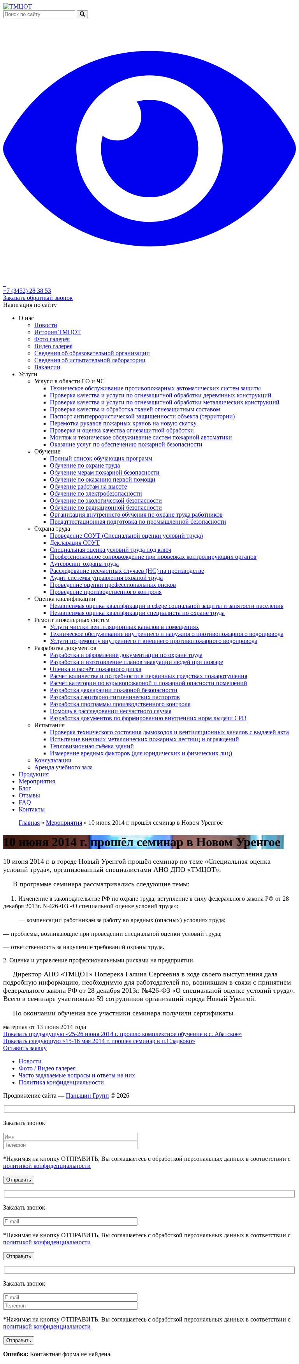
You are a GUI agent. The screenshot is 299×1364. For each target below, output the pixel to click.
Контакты (32, 809)
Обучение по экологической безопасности (106, 500)
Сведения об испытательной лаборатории (90, 360)
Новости (45, 325)
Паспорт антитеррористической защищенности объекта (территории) (142, 416)
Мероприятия (37, 781)
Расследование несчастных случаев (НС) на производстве (127, 570)
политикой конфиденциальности (47, 1165)
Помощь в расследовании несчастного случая (110, 711)
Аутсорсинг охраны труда (84, 563)
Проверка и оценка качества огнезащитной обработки (122, 430)
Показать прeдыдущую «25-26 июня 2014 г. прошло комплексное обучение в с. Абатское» (122, 1034)
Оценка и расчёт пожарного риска (95, 669)
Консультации (53, 760)
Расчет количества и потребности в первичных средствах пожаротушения (148, 676)
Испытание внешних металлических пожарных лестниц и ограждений (144, 739)
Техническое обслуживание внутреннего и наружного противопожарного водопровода (166, 634)
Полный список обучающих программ (101, 458)
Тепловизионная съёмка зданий (92, 746)
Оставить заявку (25, 1048)
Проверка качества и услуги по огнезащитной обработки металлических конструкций (165, 402)
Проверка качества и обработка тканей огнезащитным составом (135, 409)
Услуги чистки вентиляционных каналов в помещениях (124, 627)
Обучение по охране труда (85, 465)
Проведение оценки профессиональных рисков (113, 584)
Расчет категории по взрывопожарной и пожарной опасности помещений (148, 683)
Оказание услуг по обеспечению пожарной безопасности (126, 444)
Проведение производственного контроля (106, 591)
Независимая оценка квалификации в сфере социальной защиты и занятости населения (166, 605)
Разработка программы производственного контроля (120, 704)
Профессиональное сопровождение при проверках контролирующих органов (153, 556)
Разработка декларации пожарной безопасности (114, 690)
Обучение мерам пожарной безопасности (105, 472)
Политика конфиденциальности (61, 1082)
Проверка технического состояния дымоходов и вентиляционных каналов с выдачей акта (169, 732)
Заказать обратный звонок (38, 297)
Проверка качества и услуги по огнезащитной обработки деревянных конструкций (160, 395)
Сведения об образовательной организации (92, 353)
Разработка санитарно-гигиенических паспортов (115, 697)
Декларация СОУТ (75, 542)
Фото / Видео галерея (47, 1068)
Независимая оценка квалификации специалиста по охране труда (137, 612)
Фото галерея (52, 339)
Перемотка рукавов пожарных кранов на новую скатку (123, 423)
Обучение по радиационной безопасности (106, 507)
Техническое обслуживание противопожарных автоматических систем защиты (155, 388)
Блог (25, 788)
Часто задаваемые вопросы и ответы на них (77, 1075)
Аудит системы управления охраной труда (106, 577)
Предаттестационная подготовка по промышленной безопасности (138, 521)
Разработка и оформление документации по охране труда (126, 655)
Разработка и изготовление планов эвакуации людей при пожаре (136, 662)
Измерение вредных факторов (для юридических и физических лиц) (141, 753)
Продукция (34, 774)
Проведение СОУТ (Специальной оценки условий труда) (126, 535)
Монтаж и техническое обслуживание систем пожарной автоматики (141, 437)
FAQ (25, 802)
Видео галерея (53, 346)
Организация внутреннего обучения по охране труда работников (136, 514)
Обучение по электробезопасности (96, 493)
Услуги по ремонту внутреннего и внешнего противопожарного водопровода (153, 641)
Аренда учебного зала (63, 767)
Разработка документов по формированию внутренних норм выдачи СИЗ (148, 718)
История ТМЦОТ (57, 332)
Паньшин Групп (87, 1095)
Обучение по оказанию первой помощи (102, 479)
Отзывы (29, 795)
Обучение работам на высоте (88, 486)
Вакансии (47, 367)
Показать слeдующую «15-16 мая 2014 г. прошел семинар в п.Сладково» (99, 1041)
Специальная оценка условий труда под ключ (110, 549)
